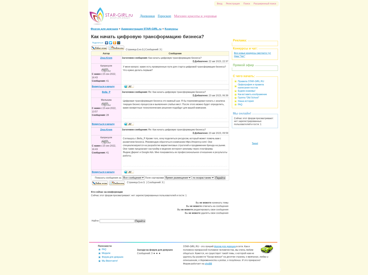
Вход (219, 3)
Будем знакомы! (246, 91)
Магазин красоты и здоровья (195, 16)
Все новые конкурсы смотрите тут (252, 53)
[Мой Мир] (119, 42)
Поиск (246, 3)
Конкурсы (171, 28)
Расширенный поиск (265, 3)
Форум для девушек (104, 28)
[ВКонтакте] (107, 42)
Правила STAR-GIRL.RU (251, 81)
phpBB (208, 263)
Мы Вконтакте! (110, 260)
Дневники (147, 16)
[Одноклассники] (115, 42)
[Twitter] (111, 42)
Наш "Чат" (239, 56)
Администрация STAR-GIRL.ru (141, 28)
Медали (106, 253)
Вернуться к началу (103, 86)
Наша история (246, 101)
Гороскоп (164, 16)
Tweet (255, 143)
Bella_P (106, 92)
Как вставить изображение (252, 94)
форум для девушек (225, 246)
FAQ (240, 104)
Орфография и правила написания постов (251, 86)
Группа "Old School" (248, 97)
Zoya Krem (106, 58)
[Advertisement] (255, 197)
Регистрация (233, 3)
